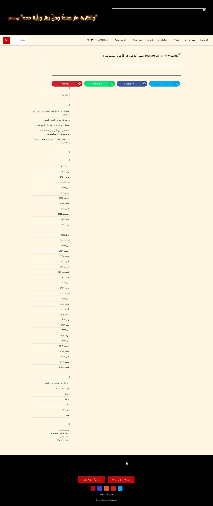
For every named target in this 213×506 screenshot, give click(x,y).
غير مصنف (65, 409)
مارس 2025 (65, 166)
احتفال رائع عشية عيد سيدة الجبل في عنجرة (52, 125)
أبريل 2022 (65, 235)
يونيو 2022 (65, 224)
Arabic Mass (104, 40)
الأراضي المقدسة (63, 388)
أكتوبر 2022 (65, 208)
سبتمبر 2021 (65, 266)
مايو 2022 (66, 229)
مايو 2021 (66, 282)
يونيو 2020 (65, 324)
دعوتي (150, 40)
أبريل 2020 (65, 335)
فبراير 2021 (65, 293)
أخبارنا (177, 40)
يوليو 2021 (65, 277)
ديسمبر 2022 (64, 198)
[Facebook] (99, 488)
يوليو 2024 (65, 171)
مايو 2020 (66, 330)
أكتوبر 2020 (65, 309)
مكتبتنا (164, 40)
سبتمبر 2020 (65, 314)
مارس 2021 (65, 287)
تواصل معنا (120, 40)
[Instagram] (106, 488)
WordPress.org (63, 440)
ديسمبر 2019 (64, 346)
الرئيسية (204, 40)
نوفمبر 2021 (65, 256)
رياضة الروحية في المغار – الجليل (57, 120)
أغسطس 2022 (64, 214)
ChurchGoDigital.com (102, 500)
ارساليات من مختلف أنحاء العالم (57, 383)
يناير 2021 (66, 298)
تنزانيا (67, 399)
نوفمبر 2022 (65, 203)
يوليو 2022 (65, 219)
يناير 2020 (66, 340)
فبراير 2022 (65, 240)
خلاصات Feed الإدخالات (60, 433)
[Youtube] (113, 488)
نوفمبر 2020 (65, 303)
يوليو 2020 (65, 319)
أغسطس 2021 (64, 272)
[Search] (6, 40)
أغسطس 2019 (64, 367)
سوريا (67, 404)
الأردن (67, 393)
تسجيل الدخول (64, 429)
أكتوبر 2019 (65, 356)
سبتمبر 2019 (65, 362)
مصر (68, 415)
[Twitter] (120, 488)
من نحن (191, 40)
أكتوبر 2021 (65, 261)
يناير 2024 (66, 187)
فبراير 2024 (65, 182)
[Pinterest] (93, 488)
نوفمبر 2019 (65, 351)
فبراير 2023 (65, 192)
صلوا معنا (137, 40)
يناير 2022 (66, 245)
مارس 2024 (65, 177)
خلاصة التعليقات (63, 436)
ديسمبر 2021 (64, 251)
